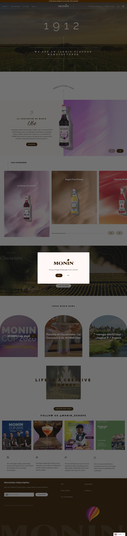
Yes (59, 275)
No (68, 275)
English (120, 534)
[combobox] (119, 534)
